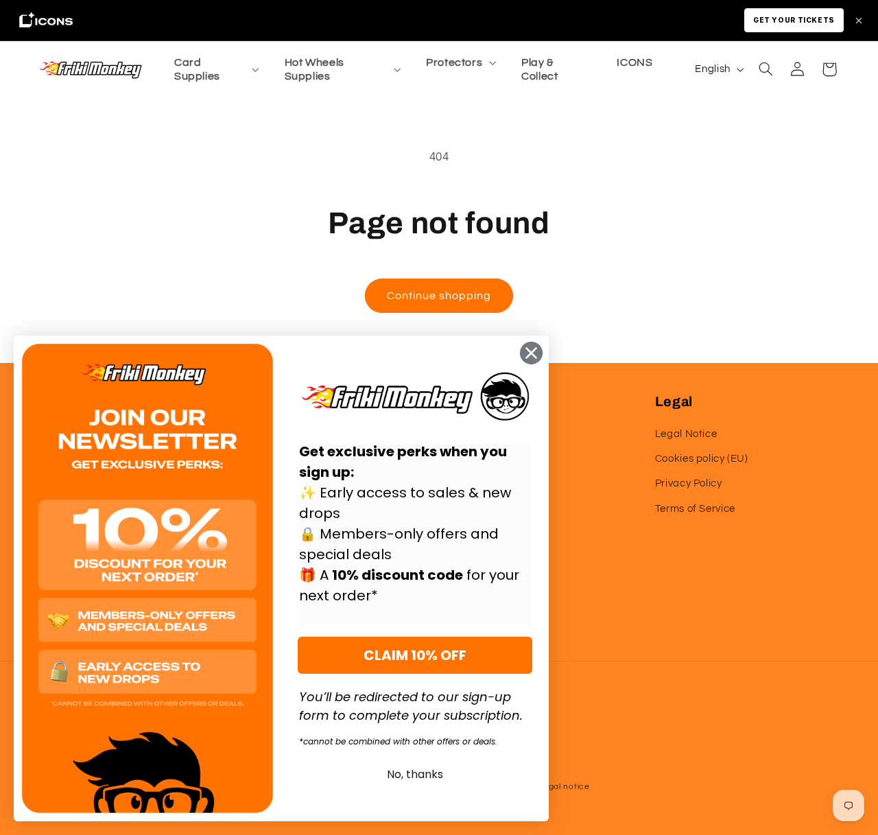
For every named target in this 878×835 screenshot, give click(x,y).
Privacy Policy (688, 483)
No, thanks (415, 774)
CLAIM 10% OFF (415, 655)
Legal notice (564, 786)
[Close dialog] (531, 353)
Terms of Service (695, 509)
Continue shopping (439, 295)
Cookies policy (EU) (701, 459)
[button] (215, 69)
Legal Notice (686, 434)
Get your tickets (794, 20)
